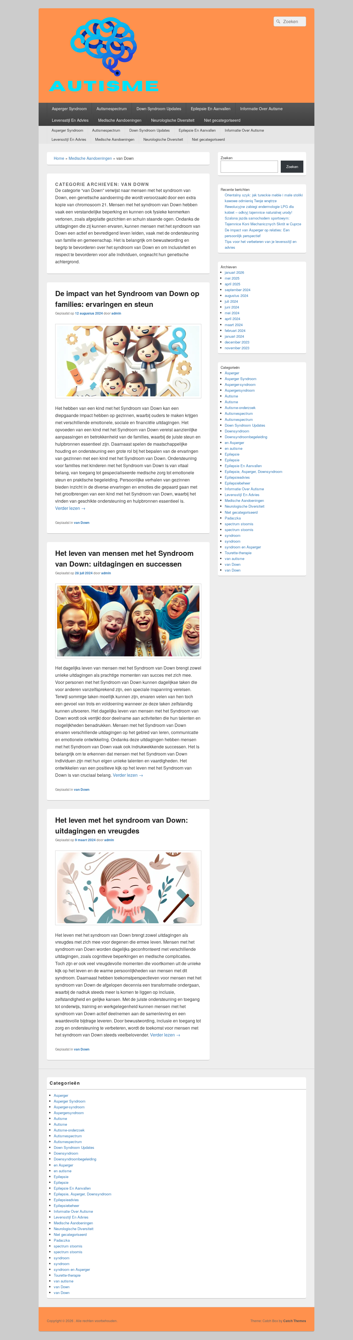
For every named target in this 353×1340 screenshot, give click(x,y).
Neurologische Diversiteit (172, 120)
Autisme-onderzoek (240, 407)
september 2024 (237, 289)
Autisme (231, 396)
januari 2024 (234, 336)
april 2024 (232, 318)
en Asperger (234, 442)
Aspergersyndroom (240, 390)
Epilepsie (232, 454)
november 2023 (237, 347)
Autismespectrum (112, 108)
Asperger (232, 372)
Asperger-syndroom (240, 384)
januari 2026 (234, 272)
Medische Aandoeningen (119, 120)
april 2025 (232, 283)
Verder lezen (70, 508)
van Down (81, 522)
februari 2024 (235, 330)
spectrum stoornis (239, 523)
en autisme (233, 448)
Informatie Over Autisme (261, 108)
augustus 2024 (236, 295)
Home (59, 158)
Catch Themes (294, 1320)
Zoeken (226, 157)
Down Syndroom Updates (159, 108)
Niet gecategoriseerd (222, 120)
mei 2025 (232, 278)
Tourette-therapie (238, 552)
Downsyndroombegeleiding (246, 436)
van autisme (234, 558)
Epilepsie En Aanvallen (211, 108)
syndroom (232, 535)
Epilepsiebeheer (237, 483)
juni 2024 (232, 307)
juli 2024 (231, 301)
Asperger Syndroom (69, 108)
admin (116, 313)
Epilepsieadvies (237, 477)
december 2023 (237, 342)
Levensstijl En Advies (70, 120)
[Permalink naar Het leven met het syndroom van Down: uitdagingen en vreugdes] (128, 928)
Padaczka (233, 518)
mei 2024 (232, 312)
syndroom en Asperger (243, 546)
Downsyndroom (237, 431)
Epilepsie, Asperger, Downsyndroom (253, 471)
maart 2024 (234, 324)
